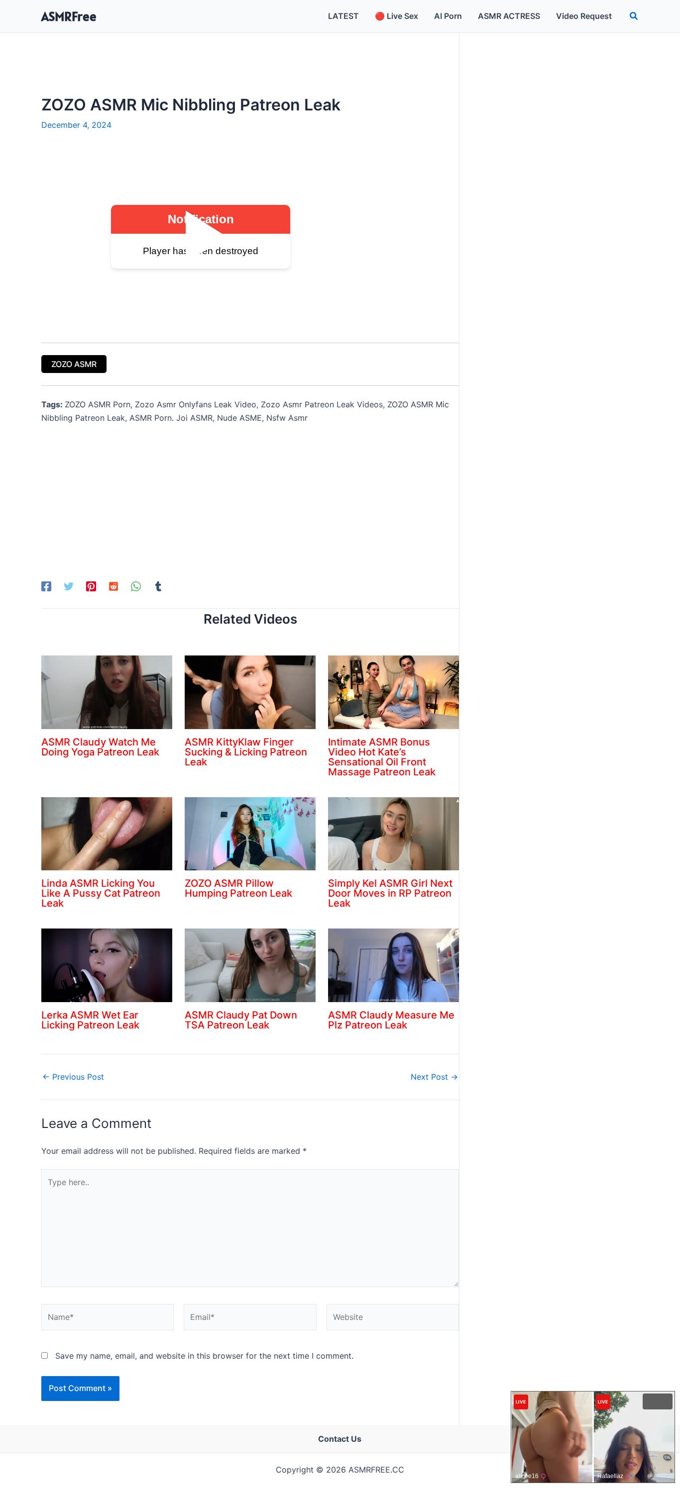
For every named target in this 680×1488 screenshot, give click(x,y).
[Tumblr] (158, 586)
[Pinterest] (91, 586)
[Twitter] (69, 586)
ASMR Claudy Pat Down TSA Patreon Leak (241, 1020)
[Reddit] (113, 586)
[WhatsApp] (136, 586)
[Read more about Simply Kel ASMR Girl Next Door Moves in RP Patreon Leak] (393, 833)
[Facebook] (46, 586)
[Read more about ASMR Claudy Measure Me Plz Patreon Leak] (393, 965)
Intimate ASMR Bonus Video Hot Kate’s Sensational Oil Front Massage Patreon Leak (382, 757)
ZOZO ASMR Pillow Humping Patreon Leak (238, 888)
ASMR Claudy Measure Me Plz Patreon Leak (391, 1020)
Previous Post (73, 1077)
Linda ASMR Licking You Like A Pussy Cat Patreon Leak (100, 893)
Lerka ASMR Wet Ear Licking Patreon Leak (90, 1020)
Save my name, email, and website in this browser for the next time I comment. (204, 1356)
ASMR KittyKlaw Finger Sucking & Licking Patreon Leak (246, 752)
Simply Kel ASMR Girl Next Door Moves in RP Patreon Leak (390, 893)
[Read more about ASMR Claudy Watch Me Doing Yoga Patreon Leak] (106, 691)
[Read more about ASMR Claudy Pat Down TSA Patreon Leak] (250, 965)
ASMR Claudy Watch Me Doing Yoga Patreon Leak (100, 747)
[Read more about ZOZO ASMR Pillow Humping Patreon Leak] (250, 833)
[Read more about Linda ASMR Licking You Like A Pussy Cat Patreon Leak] (106, 833)
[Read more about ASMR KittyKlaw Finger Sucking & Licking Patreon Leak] (250, 691)
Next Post (434, 1077)
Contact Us (339, 1439)
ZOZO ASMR (74, 364)
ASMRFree (69, 16)
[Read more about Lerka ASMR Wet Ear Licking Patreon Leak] (106, 965)
